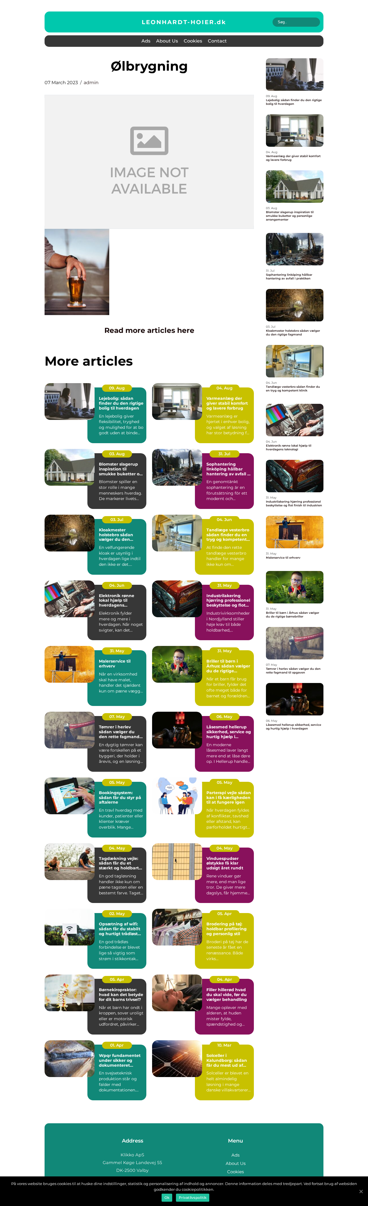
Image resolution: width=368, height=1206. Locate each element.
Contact (217, 41)
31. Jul (224, 453)
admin (91, 82)
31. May (224, 585)
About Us (167, 41)
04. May (117, 848)
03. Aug (117, 453)
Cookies (193, 41)
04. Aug (224, 388)
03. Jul (116, 519)
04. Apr (224, 979)
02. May (117, 913)
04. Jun (224, 519)
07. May (117, 716)
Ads (145, 41)
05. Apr (224, 913)
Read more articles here (149, 330)
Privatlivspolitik (192, 1197)
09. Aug (117, 388)
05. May (117, 782)
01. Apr (117, 1045)
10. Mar (224, 1045)
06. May (224, 716)
